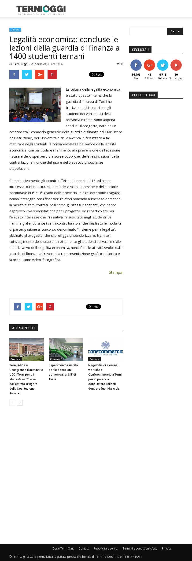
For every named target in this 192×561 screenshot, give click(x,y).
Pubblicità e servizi (106, 548)
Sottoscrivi (178, 61)
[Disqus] (66, 475)
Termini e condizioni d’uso (140, 548)
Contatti (84, 548)
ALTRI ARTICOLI (23, 328)
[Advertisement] (127, 10)
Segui (149, 61)
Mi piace (136, 61)
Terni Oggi (20, 64)
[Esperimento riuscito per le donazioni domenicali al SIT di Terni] (66, 349)
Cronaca (15, 29)
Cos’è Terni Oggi (63, 548)
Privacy (166, 548)
